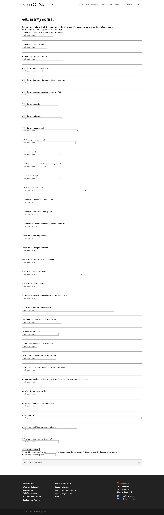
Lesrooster (128, 4)
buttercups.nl (40, 512)
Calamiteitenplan (62, 487)
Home (81, 4)
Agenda (117, 4)
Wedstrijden (107, 4)
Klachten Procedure (63, 484)
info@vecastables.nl (128, 499)
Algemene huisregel (31, 487)
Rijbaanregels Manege (32, 497)
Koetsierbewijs (92, 4)
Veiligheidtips (29, 484)
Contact (139, 4)
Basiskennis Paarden (31, 500)
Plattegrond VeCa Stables (66, 490)
